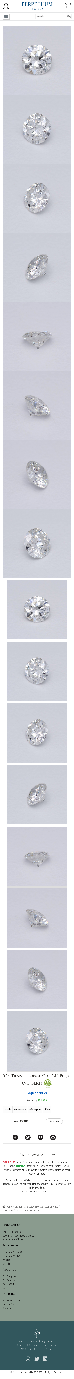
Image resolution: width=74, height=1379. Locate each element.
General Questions (12, 1231)
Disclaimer (8, 1308)
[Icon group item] (27, 1356)
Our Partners (9, 1280)
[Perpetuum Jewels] (37, 6)
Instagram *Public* (11, 1256)
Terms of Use (9, 1304)
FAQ (4, 1288)
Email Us (36, 1180)
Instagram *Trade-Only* (14, 1252)
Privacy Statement (11, 1300)
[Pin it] (40, 1137)
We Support (8, 1284)
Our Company (9, 1276)
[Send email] (53, 1137)
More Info (54, 1121)
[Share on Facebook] (15, 1137)
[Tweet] (28, 1137)
